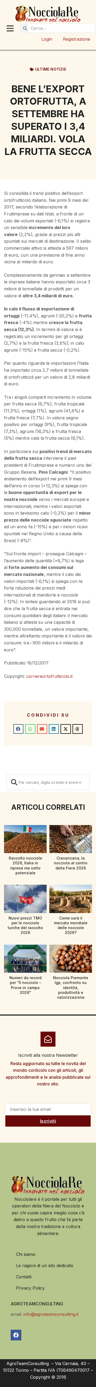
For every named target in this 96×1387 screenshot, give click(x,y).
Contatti (23, 1276)
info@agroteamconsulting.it (50, 1314)
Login (46, 39)
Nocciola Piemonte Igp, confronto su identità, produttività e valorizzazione (70, 987)
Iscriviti (48, 1121)
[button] (18, 729)
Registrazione (76, 39)
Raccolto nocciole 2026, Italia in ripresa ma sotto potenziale (25, 865)
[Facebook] (16, 1335)
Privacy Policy (30, 1288)
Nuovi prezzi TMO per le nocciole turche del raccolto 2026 (25, 925)
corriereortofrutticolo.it (49, 676)
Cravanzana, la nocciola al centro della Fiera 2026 (70, 863)
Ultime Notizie (50, 69)
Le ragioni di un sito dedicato (44, 1265)
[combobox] (48, 782)
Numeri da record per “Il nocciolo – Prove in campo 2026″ (25, 985)
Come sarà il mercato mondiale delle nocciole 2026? (70, 925)
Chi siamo (25, 1254)
